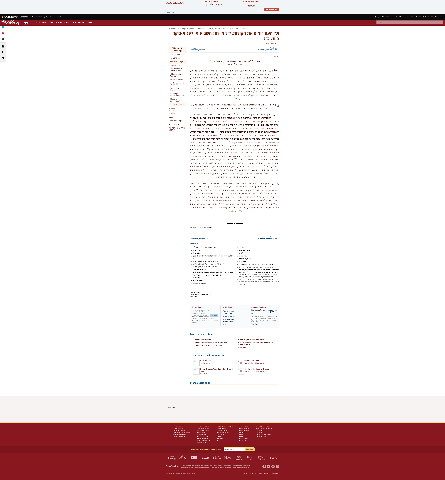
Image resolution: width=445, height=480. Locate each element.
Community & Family (179, 434)
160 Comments (205, 363)
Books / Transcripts (197, 28)
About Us (253, 474)
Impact (91, 22)
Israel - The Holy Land (204, 440)
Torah (222, 467)
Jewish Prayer (243, 438)
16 (208, 148)
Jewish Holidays (244, 428)
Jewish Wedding (244, 430)
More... (225, 324)
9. (191, 278)
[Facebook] (264, 466)
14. (237, 253)
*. (191, 247)
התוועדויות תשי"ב (229, 316)
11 (206, 135)
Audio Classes (217, 457)
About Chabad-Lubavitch (264, 428)
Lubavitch (206, 465)
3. (191, 256)
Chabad (200, 465)
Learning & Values (179, 430)
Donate (427, 17)
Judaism (227, 467)
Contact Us (274, 474)
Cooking (239, 457)
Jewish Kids (273, 457)
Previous (268, 49)
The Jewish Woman (203, 430)
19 (214, 176)
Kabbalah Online (202, 438)
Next (199, 49)
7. (191, 270)
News (228, 457)
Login (378, 17)
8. (191, 273)
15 (225, 148)
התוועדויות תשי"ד (228, 322)
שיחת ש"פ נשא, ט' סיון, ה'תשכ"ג (251, 340)
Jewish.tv (194, 457)
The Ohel (259, 432)
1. (191, 250)
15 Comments (260, 363)
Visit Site (254, 324)
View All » (242, 347)
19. (237, 267)
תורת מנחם (227, 28)
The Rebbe (259, 430)
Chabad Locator (261, 436)
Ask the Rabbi (398, 17)
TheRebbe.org (201, 442)
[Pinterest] (273, 466)
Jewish (235, 467)
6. (191, 267)
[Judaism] (9, 17)
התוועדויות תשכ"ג (240, 28)
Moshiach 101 (201, 434)
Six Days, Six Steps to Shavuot (256, 369)
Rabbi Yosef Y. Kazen (208, 467)
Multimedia (78, 22)
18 (235, 159)
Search (219, 436)
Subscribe (220, 434)
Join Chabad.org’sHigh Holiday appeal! (213, 3)
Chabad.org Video (203, 428)
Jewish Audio (243, 440)
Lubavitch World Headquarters (241, 465)
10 (220, 135)
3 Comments (260, 371)
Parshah (241, 436)
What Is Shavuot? (207, 361)
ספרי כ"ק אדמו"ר (214, 28)
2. (191, 253)
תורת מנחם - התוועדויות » (201, 310)
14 (223, 145)
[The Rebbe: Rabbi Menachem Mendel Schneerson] (15, 22)
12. (237, 247)
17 (191, 155)
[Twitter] (268, 466)
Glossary (220, 438)
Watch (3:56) (248, 363)
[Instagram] (277, 466)
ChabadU (205, 457)
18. (237, 265)
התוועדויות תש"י (228, 311)
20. (237, 280)
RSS (218, 440)
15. (237, 256)
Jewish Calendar (222, 430)
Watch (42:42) (249, 371)
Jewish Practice (178, 428)
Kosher (241, 434)
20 (197, 189)
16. (237, 259)
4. (191, 261)
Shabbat (241, 432)
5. (191, 264)
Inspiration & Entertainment (182, 432)
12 (191, 138)
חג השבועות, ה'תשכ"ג (202, 340)
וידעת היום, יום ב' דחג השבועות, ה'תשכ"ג (210, 343)
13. (237, 250)
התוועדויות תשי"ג (228, 319)
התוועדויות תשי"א (229, 314)
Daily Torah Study (222, 432)
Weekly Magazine (179, 436)
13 (220, 141)
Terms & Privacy (263, 474)
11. (191, 284)
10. (191, 281)
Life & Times (40, 22)
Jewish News (201, 432)
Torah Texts (251, 457)
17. (237, 262)
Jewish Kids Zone (202, 436)
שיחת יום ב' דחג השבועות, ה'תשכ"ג (208, 345)
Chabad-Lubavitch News (264, 434)
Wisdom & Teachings (59, 22)
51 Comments (204, 373)
